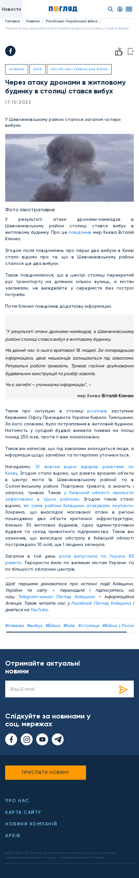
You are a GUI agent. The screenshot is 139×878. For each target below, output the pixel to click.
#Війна (53, 625)
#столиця (88, 625)
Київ (37, 69)
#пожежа (14, 625)
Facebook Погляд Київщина (101, 603)
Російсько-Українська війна (72, 21)
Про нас (17, 800)
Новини (33, 21)
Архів (13, 835)
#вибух (34, 625)
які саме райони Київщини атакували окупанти (78, 505)
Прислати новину (46, 772)
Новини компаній (31, 824)
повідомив (80, 232)
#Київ (69, 625)
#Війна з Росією (119, 625)
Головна (12, 21)
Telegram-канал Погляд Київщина (56, 596)
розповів (97, 410)
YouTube (39, 609)
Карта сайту (23, 812)
